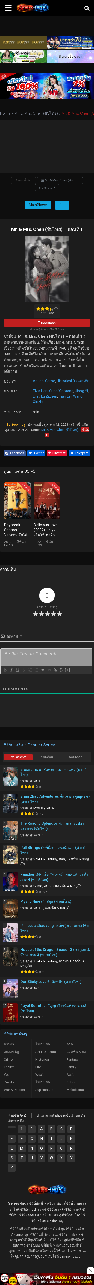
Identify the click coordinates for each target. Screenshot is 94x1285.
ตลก (62, 859)
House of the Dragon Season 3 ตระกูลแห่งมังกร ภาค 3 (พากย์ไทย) (55, 952)
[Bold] (5, 670)
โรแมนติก (81, 381)
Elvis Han (40, 391)
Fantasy (72, 1059)
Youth (8, 1075)
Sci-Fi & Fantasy (45, 859)
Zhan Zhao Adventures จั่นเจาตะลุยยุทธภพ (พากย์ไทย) (55, 799)
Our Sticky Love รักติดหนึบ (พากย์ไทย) (51, 981)
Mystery (39, 808)
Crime (50, 381)
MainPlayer (38, 205)
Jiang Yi (81, 391)
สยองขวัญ (11, 1052)
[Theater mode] (62, 205)
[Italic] (11, 670)
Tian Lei (65, 396)
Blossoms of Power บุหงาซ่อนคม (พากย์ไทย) (53, 772)
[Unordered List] (36, 670)
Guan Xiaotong (61, 391)
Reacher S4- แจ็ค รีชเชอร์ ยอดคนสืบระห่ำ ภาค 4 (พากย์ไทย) (54, 877)
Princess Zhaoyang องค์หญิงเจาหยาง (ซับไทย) (54, 928)
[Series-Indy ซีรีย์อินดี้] (33, 11)
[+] (67, 670)
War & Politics (14, 1090)
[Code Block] (49, 670)
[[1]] (12, 1127)
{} (61, 670)
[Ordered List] (30, 670)
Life (38, 1067)
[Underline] (17, 670)
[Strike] (24, 670)
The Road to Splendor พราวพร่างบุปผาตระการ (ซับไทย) (52, 826)
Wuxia (39, 1075)
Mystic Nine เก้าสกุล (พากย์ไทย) (46, 901)
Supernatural (44, 1090)
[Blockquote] (42, 670)
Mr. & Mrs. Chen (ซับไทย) (59, 430)
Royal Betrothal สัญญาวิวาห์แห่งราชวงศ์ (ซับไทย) (53, 1008)
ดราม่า (38, 781)
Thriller (9, 1067)
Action (38, 381)
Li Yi (36, 396)
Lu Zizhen (49, 396)
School (72, 1082)
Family (71, 1067)
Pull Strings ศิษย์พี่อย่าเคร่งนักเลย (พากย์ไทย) (52, 850)
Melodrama (75, 1090)
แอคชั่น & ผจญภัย (68, 886)
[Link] (55, 670)
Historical (64, 381)
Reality (9, 1082)
